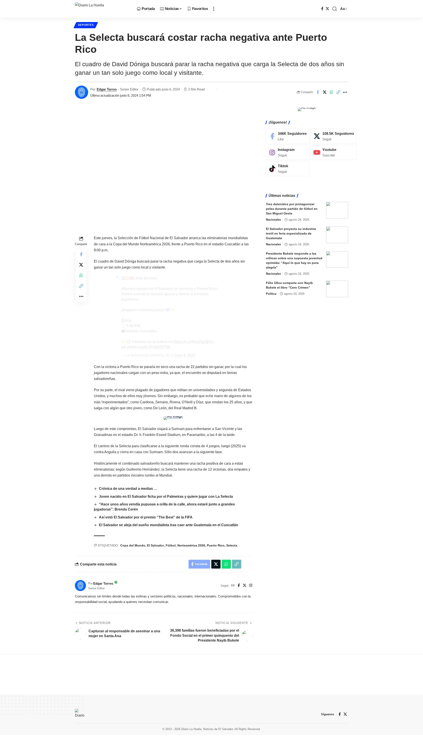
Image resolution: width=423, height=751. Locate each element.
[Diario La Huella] (102, 8)
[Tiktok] (287, 168)
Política (271, 293)
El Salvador (155, 545)
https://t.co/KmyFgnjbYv (193, 342)
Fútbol (171, 545)
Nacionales (273, 219)
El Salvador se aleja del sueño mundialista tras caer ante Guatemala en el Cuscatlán (168, 525)
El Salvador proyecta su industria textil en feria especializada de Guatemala (291, 233)
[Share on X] (324, 92)
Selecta (231, 545)
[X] (327, 9)
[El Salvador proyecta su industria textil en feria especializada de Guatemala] (337, 235)
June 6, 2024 (184, 355)
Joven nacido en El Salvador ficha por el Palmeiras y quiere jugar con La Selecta (166, 496)
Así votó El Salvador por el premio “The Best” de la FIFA (146, 517)
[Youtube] (333, 152)
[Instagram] (251, 585)
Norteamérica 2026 (191, 545)
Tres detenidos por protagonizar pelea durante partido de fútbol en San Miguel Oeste (291, 208)
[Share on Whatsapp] (331, 92)
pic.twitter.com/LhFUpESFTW (145, 347)
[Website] (233, 585)
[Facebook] (322, 9)
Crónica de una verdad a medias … (128, 488)
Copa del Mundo (132, 545)
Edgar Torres (107, 89)
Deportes (86, 25)
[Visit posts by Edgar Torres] (81, 92)
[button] (214, 9)
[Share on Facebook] (318, 92)
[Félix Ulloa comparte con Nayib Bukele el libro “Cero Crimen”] (337, 289)
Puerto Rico (215, 545)
